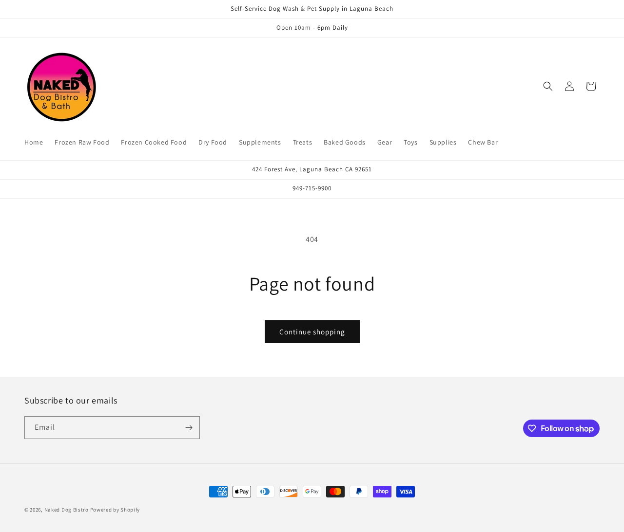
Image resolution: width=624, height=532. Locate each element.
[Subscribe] (188, 427)
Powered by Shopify (115, 509)
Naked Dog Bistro (66, 509)
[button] (548, 86)
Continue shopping (312, 331)
